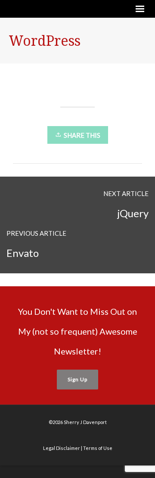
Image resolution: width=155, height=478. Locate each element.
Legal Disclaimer (61, 448)
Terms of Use (97, 448)
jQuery (133, 213)
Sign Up (77, 379)
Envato (22, 253)
